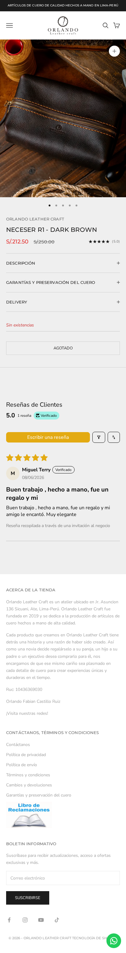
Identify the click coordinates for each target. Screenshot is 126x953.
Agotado (63, 348)
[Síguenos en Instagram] (25, 920)
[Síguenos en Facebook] (9, 920)
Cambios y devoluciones (29, 785)
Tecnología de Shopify (94, 938)
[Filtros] (98, 437)
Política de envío (21, 765)
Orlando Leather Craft (35, 219)
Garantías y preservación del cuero (38, 795)
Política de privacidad (26, 755)
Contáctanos (18, 745)
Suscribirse (27, 898)
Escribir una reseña (48, 437)
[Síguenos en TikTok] (57, 920)
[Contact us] (113, 940)
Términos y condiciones (28, 775)
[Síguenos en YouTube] (41, 920)
